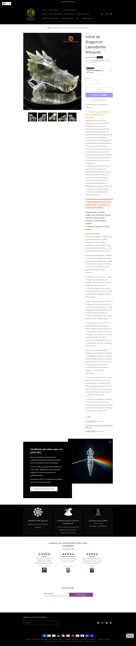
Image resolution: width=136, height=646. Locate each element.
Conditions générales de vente (44, 489)
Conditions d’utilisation (104, 639)
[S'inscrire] (57, 622)
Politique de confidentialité (88, 639)
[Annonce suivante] (112, 2)
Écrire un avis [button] (81, 595)
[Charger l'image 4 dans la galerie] (72, 117)
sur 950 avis (67, 549)
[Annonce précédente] (24, 2)
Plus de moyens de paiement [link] (99, 100)
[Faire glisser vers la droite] (79, 117)
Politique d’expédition (50, 641)
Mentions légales (89, 641)
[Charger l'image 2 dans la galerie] (42, 117)
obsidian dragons (34, 639)
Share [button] (89, 417)
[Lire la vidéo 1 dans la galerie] (52, 117)
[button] (55, 10)
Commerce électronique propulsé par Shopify (51, 639)
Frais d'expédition (99, 60)
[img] (68, 546)
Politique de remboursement (72, 639)
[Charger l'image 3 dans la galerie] (62, 117)
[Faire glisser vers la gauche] (25, 117)
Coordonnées (61, 641)
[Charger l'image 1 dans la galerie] (32, 117)
